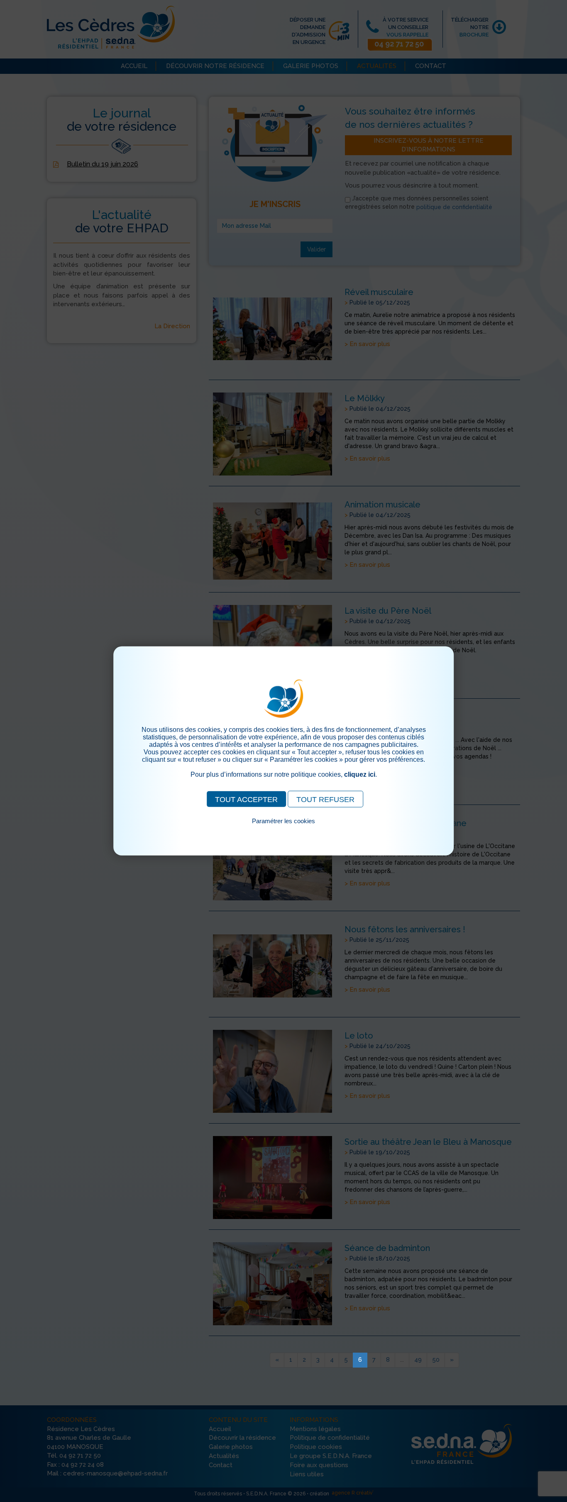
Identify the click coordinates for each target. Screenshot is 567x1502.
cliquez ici (359, 774)
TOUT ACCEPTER (246, 799)
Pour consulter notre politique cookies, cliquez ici (283, 830)
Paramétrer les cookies (283, 820)
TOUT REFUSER (325, 799)
